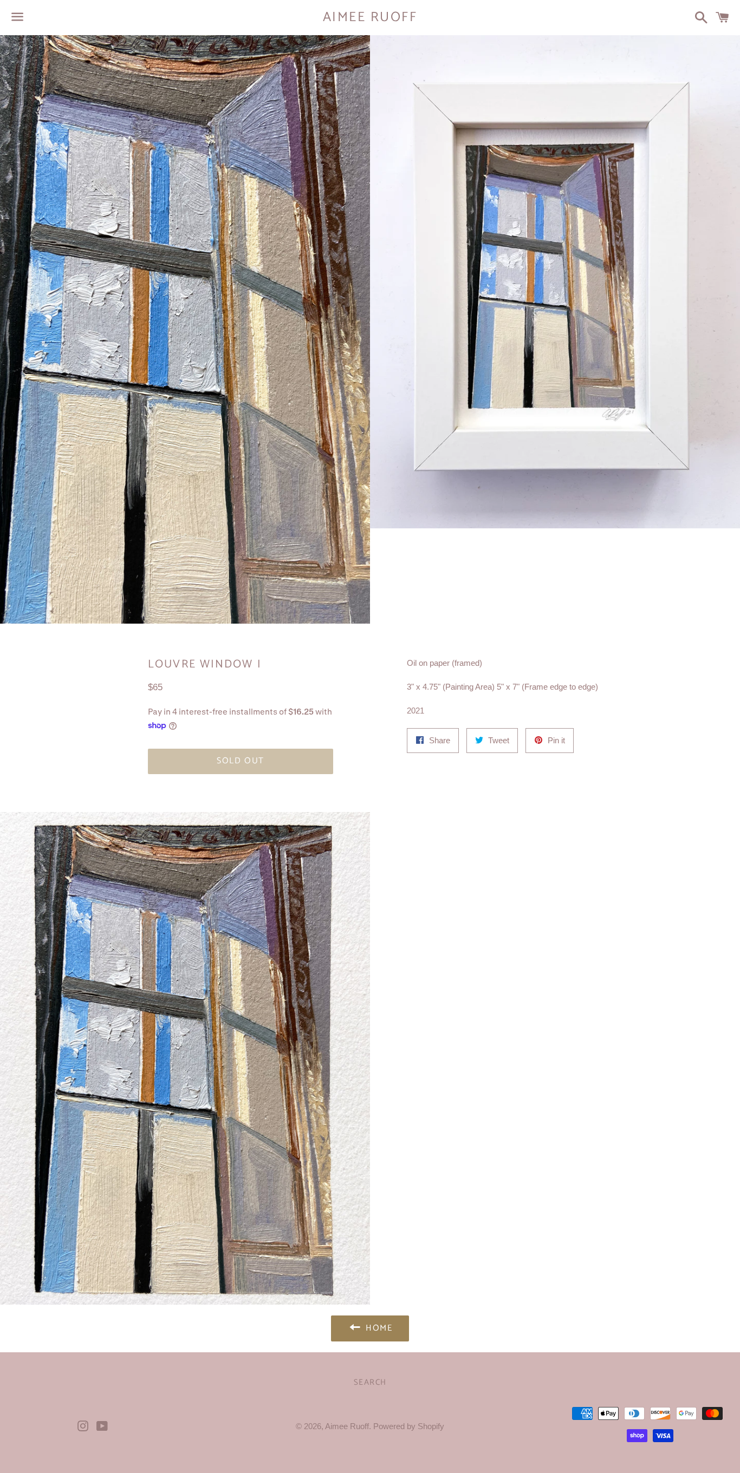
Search (370, 1382)
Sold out (240, 761)
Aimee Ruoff (370, 17)
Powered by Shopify (408, 1426)
